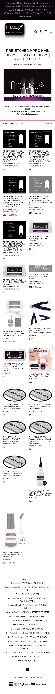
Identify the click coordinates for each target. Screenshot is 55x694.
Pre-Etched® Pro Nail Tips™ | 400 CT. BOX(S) (27, 637)
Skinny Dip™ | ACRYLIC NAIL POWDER (27, 629)
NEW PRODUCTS (18, 657)
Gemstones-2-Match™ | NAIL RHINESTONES (28, 616)
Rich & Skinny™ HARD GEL (27, 594)
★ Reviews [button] (53, 349)
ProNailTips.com (22, 677)
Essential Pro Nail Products (19, 620)
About (31, 579)
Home (23, 579)
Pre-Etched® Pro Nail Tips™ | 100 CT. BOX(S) (27, 641)
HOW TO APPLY (24, 661)
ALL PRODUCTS (37, 657)
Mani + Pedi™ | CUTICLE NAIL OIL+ (27, 625)
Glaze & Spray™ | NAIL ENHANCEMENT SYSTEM (27, 612)
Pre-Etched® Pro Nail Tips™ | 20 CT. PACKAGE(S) (27, 652)
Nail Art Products (40, 620)
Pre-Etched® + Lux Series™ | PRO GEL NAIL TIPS (27, 633)
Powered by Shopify (37, 677)
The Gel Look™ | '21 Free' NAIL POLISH (27, 583)
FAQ (36, 661)
